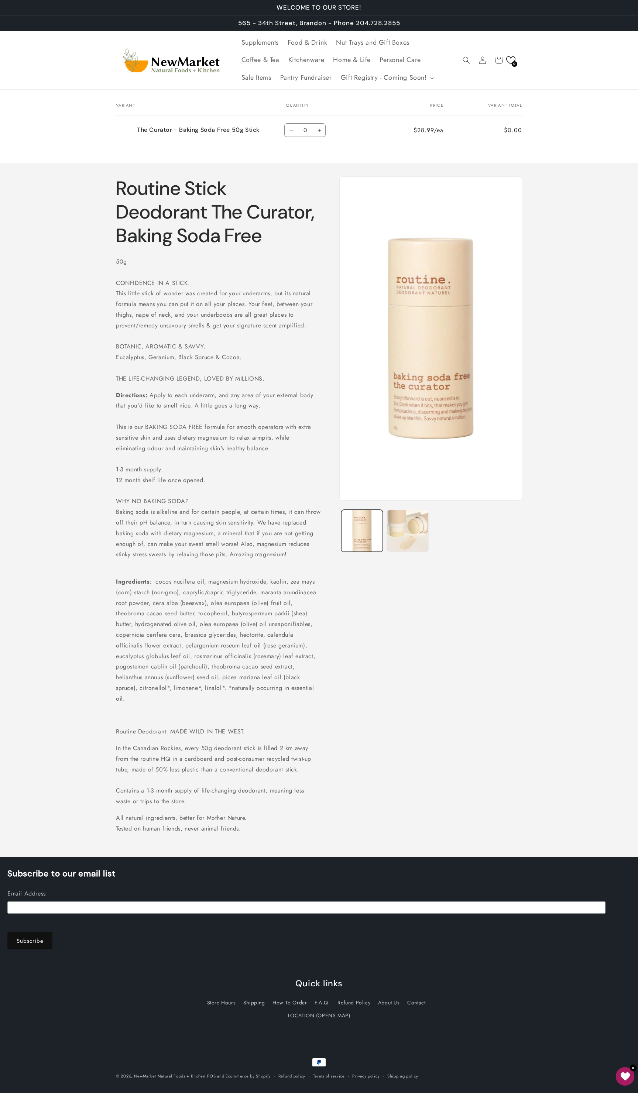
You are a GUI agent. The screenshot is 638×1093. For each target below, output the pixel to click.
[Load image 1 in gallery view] (362, 530)
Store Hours (221, 1002)
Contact (416, 1002)
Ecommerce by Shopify (248, 1076)
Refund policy (291, 1076)
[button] (386, 77)
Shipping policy (402, 1076)
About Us (389, 1002)
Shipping (254, 1002)
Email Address (26, 893)
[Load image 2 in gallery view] (407, 530)
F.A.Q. (322, 1002)
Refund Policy (353, 1002)
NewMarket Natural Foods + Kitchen (170, 1076)
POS (211, 1076)
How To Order (289, 1002)
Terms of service (329, 1076)
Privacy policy (366, 1076)
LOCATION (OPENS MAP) (319, 1015)
